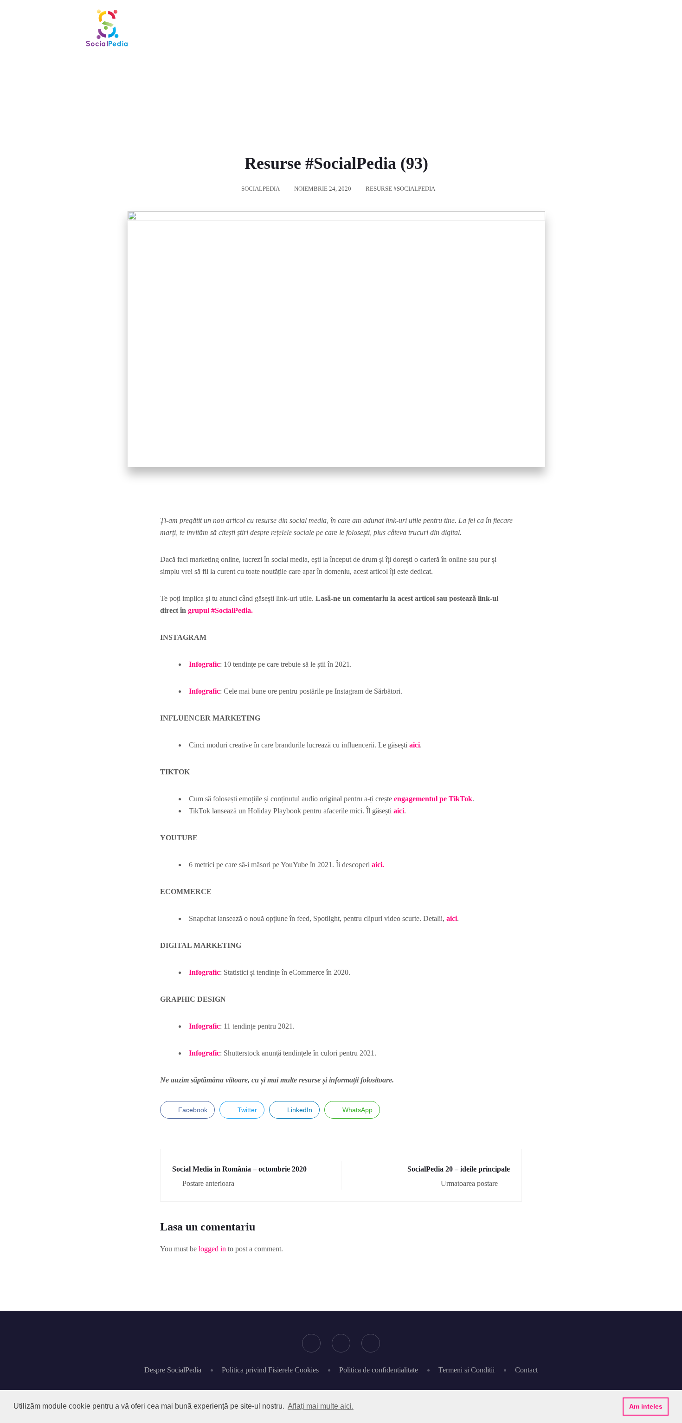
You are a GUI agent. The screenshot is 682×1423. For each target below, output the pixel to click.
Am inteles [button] (646, 1406)
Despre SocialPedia (172, 1370)
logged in (212, 1249)
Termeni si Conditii (466, 1370)
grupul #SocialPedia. (220, 610)
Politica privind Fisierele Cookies (270, 1370)
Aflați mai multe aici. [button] (321, 1406)
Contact (526, 1370)
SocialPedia (260, 188)
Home (259, 85)
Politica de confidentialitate (378, 1370)
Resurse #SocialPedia (400, 188)
